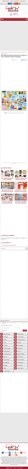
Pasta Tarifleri (20, 368)
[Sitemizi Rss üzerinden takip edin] (19, 3)
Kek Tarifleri (20, 348)
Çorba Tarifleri (20, 336)
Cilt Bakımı (6, 336)
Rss (18, 454)
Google (18, 452)
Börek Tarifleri (20, 334)
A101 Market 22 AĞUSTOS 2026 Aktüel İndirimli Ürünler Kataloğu (7, 191)
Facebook (6, 452)
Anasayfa (2, 52)
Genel (5, 342)
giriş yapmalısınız (13, 245)
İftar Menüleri (20, 345)
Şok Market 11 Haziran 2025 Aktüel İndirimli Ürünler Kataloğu (21, 180)
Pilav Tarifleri (20, 356)
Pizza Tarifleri (6, 359)
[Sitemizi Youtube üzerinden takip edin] (15, 3)
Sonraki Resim (23, 60)
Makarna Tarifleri (21, 354)
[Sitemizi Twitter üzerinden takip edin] (11, 3)
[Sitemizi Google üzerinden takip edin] (13, 3)
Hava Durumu (22, 1)
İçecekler (5, 345)
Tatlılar (5, 368)
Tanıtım (11, 1)
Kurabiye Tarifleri (7, 354)
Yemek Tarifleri (7, 371)
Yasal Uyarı (16, 1)
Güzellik (19, 342)
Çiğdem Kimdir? (6, 1)
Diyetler (5, 339)
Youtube (24, 452)
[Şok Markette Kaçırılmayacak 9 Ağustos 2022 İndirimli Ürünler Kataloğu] (14, 101)
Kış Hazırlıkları (7, 351)
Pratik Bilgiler (6, 362)
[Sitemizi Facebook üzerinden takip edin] (9, 3)
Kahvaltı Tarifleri (7, 348)
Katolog (6, 52)
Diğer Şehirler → (16, 14)
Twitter (12, 452)
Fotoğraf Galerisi (21, 339)
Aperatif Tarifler (7, 334)
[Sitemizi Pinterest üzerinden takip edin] (17, 3)
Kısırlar (19, 351)
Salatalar (5, 365)
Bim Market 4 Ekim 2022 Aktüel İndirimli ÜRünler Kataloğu (7, 203)
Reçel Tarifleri (20, 362)
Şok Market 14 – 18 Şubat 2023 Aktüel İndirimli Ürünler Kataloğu (21, 191)
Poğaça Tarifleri (20, 359)
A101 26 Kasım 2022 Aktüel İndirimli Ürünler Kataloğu (20, 202)
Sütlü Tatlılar (20, 365)
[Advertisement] (14, 35)
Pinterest (13, 454)
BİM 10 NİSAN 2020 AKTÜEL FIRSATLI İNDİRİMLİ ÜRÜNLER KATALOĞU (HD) (7, 180)
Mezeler (5, 356)
